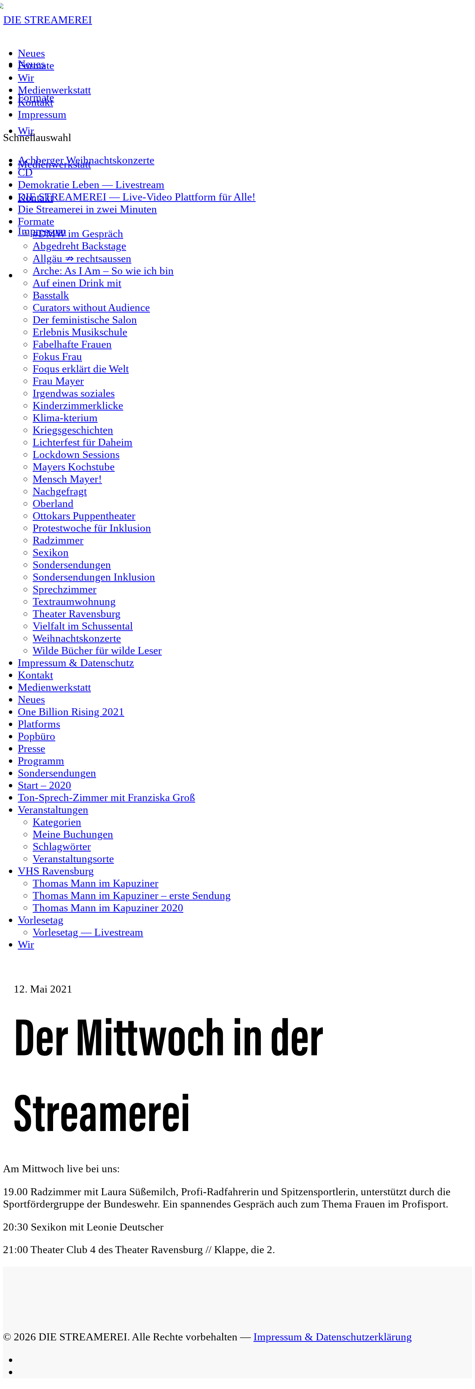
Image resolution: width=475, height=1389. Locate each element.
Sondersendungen (72, 565)
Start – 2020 (44, 785)
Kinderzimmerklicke (78, 405)
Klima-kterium (65, 418)
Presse (31, 748)
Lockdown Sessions (76, 454)
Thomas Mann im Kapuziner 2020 (108, 908)
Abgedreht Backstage (79, 246)
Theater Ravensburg (77, 614)
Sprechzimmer (64, 589)
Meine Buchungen (73, 834)
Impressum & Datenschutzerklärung (332, 1337)
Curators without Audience (91, 307)
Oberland (53, 503)
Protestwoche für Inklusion (92, 528)
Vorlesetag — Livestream (88, 932)
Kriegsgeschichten (73, 430)
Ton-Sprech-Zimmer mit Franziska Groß (106, 797)
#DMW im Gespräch (78, 233)
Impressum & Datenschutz (76, 663)
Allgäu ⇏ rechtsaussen (82, 258)
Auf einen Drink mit (77, 283)
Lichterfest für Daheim (82, 442)
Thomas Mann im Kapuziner (95, 883)
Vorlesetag (40, 920)
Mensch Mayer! (67, 479)
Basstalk (51, 295)
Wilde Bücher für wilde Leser (97, 650)
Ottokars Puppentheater (84, 516)
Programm (41, 761)
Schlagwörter (62, 846)
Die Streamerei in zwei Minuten (87, 209)
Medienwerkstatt (54, 90)
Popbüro (36, 736)
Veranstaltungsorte (73, 859)
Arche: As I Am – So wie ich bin (103, 271)
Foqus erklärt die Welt (81, 369)
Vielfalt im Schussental (83, 626)
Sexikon (51, 552)
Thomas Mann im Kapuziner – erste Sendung (132, 895)
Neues (31, 53)
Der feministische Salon (85, 320)
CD (25, 172)
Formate (36, 65)
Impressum (42, 114)
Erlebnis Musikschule (80, 332)
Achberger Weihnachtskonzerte (86, 160)
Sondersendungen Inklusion (94, 577)
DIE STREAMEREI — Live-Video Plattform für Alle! (137, 197)
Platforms (39, 724)
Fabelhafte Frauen (72, 344)
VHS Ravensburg (56, 871)
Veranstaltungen (53, 810)
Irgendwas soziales (74, 393)
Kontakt (35, 102)
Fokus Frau (57, 356)
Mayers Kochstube (74, 467)
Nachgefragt (60, 491)
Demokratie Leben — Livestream (91, 184)
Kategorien (57, 822)
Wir (26, 78)
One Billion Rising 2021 (71, 712)
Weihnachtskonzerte (77, 638)
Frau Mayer (58, 381)
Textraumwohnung (74, 601)
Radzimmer (58, 540)
